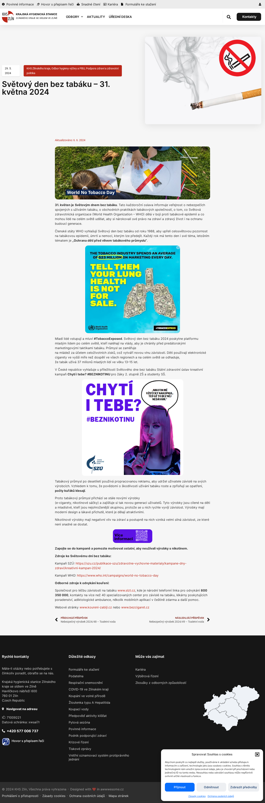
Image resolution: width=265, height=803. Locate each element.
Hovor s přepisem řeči (28, 741)
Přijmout (180, 787)
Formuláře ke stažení (84, 669)
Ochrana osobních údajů (221, 796)
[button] (257, 754)
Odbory (72, 17)
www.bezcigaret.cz (135, 607)
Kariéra (140, 669)
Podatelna (76, 676)
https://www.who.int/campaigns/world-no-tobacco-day (117, 575)
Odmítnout (211, 787)
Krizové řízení (79, 742)
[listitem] (222, 720)
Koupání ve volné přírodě (87, 696)
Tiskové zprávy (80, 749)
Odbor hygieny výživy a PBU (68, 68)
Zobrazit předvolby (243, 787)
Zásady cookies (197, 796)
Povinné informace (82, 729)
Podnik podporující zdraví (88, 735)
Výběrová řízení (146, 676)
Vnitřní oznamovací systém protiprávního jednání (99, 757)
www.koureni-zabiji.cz (96, 607)
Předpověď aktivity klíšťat (88, 716)
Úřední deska (120, 17)
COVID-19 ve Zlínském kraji (89, 689)
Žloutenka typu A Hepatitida (89, 702)
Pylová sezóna (79, 722)
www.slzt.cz (126, 590)
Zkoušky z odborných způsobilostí (160, 683)
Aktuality (96, 17)
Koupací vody (79, 709)
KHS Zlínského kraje (38, 68)
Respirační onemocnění (86, 683)
